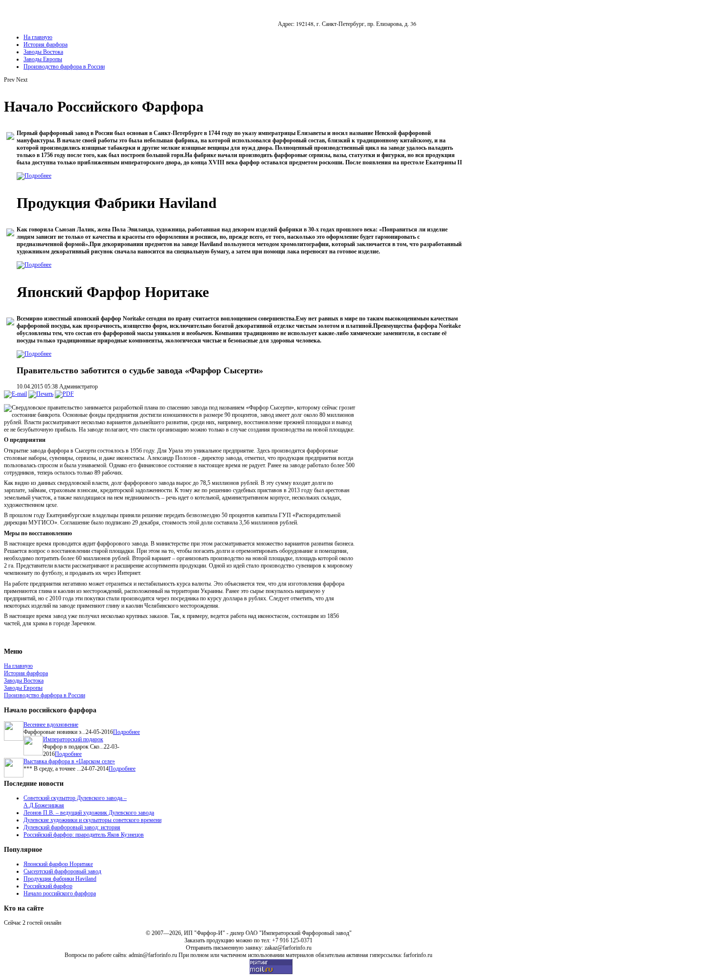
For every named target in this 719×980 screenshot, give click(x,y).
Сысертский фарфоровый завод (62, 871)
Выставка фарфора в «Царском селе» (69, 761)
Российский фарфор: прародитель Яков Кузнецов (83, 834)
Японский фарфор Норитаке (58, 864)
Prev (9, 79)
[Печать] (40, 393)
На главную (18, 665)
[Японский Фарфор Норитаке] (34, 353)
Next (21, 79)
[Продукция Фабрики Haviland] (34, 264)
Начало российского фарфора (59, 893)
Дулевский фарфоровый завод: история (71, 827)
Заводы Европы (23, 687)
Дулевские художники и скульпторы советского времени (92, 820)
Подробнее (126, 732)
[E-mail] (15, 393)
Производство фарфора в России (44, 695)
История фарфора (26, 673)
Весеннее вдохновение (50, 724)
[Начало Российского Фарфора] (34, 175)
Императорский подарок (73, 739)
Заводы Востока (24, 680)
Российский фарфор (47, 886)
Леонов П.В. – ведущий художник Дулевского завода (88, 812)
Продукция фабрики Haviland (59, 878)
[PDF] (64, 393)
